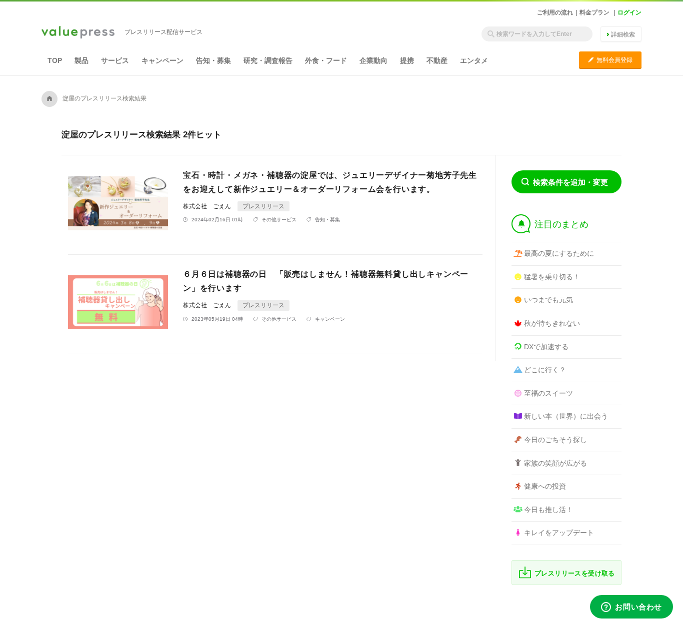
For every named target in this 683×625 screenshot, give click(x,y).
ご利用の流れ (555, 12)
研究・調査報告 (268, 60)
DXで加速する (546, 347)
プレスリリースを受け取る (574, 573)
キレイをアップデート (559, 533)
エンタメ (474, 60)
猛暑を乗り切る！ (552, 277)
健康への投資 (545, 486)
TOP (55, 60)
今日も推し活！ (548, 510)
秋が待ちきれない (552, 323)
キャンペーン (163, 60)
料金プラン (595, 12)
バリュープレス (78, 33)
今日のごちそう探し (555, 440)
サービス (115, 60)
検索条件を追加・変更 (570, 182)
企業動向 (374, 60)
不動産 (437, 60)
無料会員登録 (610, 59)
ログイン (630, 12)
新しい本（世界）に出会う (566, 416)
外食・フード (326, 60)
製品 (81, 60)
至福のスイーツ (548, 393)
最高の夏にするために (559, 253)
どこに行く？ (545, 370)
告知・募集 (213, 60)
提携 (407, 60)
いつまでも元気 (548, 300)
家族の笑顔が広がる (555, 463)
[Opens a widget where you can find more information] (631, 607)
